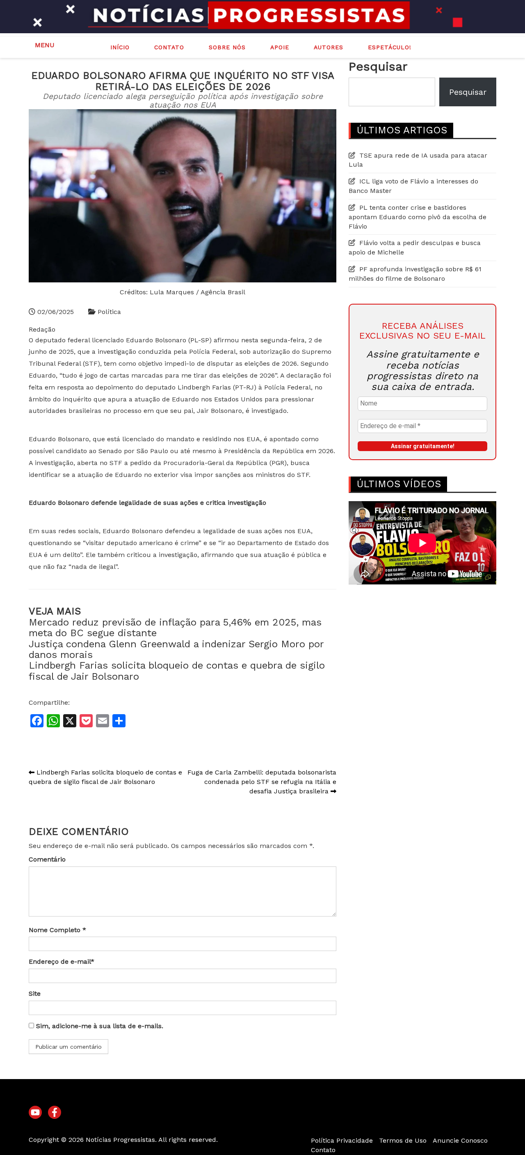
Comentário (47, 859)
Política (109, 312)
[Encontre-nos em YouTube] (35, 1113)
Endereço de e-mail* (61, 961)
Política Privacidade (342, 1140)
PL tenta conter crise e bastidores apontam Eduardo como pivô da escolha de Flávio (417, 217)
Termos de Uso (403, 1140)
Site (35, 993)
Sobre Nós (227, 47)
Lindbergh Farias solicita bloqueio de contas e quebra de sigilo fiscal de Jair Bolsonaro (177, 671)
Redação (42, 329)
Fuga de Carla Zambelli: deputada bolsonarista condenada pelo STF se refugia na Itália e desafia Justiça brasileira (261, 781)
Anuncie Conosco (460, 1140)
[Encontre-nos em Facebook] (54, 1113)
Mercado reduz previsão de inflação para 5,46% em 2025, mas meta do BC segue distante (175, 627)
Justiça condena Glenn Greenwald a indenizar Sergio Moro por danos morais (176, 649)
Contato (169, 47)
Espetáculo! (389, 47)
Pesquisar (378, 66)
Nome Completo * (57, 930)
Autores (328, 47)
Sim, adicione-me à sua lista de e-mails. (98, 1026)
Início (120, 47)
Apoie (279, 47)
